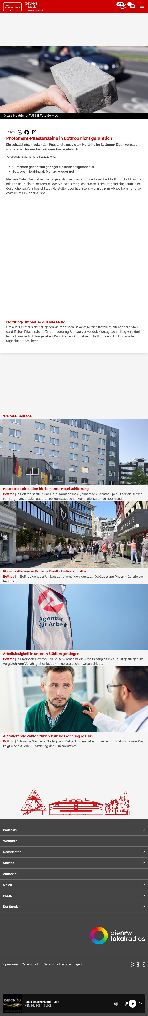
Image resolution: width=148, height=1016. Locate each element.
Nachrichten (12, 852)
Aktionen (10, 874)
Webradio (10, 841)
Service (8, 863)
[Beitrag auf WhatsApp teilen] (20, 132)
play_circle (132, 1003)
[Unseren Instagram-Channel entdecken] (144, 964)
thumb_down (125, 1003)
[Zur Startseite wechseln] (12, 7)
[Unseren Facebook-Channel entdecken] (138, 964)
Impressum (10, 964)
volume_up (116, 1004)
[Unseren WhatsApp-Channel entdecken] (132, 964)
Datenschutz (31, 964)
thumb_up (139, 1003)
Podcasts (10, 830)
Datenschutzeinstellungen (63, 964)
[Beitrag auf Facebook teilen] (26, 132)
